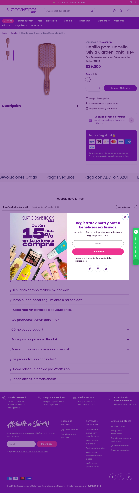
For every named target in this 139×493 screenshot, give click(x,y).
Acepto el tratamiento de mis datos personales (94, 259)
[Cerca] (125, 217)
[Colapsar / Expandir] (136, 262)
